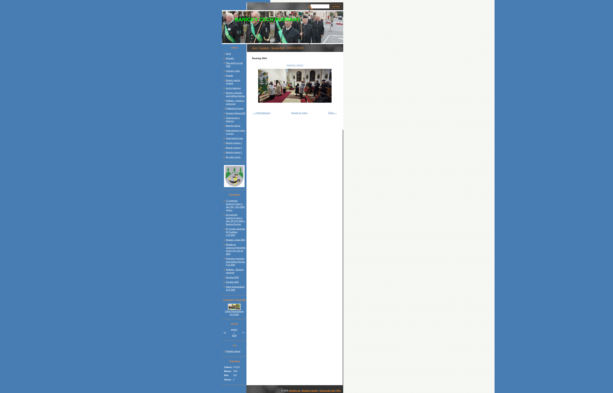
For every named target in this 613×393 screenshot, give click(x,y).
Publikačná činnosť (235, 108)
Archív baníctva (233, 88)
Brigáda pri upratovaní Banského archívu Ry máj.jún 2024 (236, 249)
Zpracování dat (327, 390)
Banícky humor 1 (234, 143)
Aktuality (230, 58)
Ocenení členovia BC (236, 113)
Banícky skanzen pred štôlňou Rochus (235, 94)
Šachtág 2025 (232, 282)
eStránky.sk (294, 390)
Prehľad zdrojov (233, 351)
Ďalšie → (332, 113)
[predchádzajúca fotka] (256, 86)
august (234, 329)
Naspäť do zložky (299, 113)
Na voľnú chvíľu (233, 157)
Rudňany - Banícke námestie (235, 271)
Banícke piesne (233, 126)
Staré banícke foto (234, 138)
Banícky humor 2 (234, 148)
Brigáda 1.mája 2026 (235, 240)
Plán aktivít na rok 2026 (234, 65)
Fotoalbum (264, 48)
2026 (234, 335)
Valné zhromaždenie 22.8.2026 (235, 288)
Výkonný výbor (233, 71)
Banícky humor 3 (234, 152)
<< (225, 332)
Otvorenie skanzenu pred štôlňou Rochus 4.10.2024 (235, 261)
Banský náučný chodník (233, 82)
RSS (338, 390)
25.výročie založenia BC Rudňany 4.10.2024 (235, 232)
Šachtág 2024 (277, 48)
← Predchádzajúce (261, 113)
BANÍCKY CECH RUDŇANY (267, 19)
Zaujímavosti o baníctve (233, 119)
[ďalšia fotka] (333, 86)
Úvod (254, 48)
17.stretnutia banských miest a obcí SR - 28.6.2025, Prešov (235, 205)
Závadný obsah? (310, 390)
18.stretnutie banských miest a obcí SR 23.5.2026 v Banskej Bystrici (235, 219)
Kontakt (229, 75)
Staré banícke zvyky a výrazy (235, 132)
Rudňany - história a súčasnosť (235, 102)
